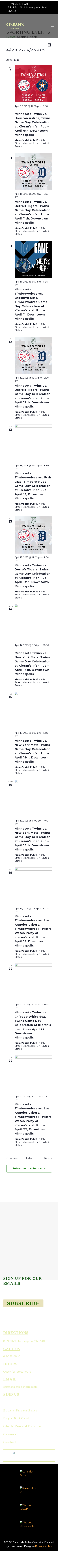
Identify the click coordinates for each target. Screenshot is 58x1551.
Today (29, 1158)
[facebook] (5, 1402)
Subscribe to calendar (27, 1168)
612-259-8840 (11, 1356)
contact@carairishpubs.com (20, 1386)
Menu (52, 26)
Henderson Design (21, 1546)
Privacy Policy (43, 1546)
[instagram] (11, 1402)
